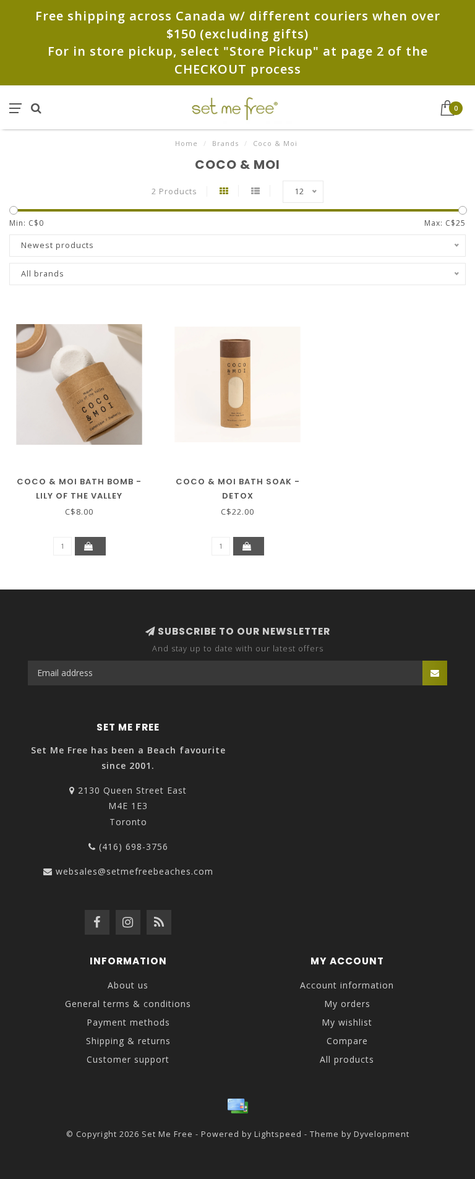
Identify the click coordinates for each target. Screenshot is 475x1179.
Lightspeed (278, 1134)
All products (347, 1059)
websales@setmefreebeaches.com (134, 871)
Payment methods (128, 1022)
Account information (347, 985)
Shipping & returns (128, 1041)
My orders (347, 1004)
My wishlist (347, 1022)
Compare (347, 1041)
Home (186, 143)
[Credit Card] (237, 1106)
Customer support (128, 1059)
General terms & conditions (128, 1004)
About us (128, 985)
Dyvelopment (381, 1134)
